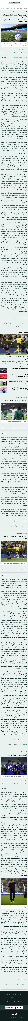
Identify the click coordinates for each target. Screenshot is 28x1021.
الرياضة (25, 10)
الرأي (11, 7)
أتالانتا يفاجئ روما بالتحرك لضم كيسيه (15, 399)
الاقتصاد (7, 7)
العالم (14, 7)
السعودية (11, 325)
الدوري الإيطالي (17, 525)
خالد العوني (22, 565)
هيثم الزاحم (21, 779)
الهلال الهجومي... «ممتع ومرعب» (20, 367)
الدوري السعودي (17, 322)
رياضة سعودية (16, 10)
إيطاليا (10, 525)
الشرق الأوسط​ (19, 7)
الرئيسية (25, 7)
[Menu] (26, 2)
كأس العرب (18, 325)
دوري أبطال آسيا (7, 322)
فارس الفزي (21, 48)
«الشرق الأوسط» (21, 423)
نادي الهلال (18, 983)
